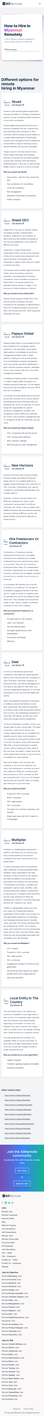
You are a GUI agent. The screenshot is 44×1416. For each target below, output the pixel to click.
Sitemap (5, 1267)
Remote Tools (7, 1236)
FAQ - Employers (9, 1256)
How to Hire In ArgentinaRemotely (18, 1105)
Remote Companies (9, 1215)
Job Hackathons (8, 1229)
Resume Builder (8, 1218)
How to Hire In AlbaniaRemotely (18, 1095)
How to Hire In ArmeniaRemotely (18, 1110)
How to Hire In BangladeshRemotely (19, 1124)
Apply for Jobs (22, 1184)
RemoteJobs (12, 1276)
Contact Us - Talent (10, 1260)
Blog (3, 1222)
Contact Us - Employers (11, 1263)
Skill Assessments (9, 1232)
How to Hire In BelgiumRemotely (18, 1133)
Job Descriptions (8, 1249)
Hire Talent (22, 1171)
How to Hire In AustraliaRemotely (18, 1114)
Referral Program (9, 1225)
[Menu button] (39, 4)
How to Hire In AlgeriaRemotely (17, 1100)
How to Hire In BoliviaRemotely (17, 1138)
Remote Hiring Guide (10, 1239)
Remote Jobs (7, 1211)
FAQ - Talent (7, 1253)
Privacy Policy (28, 1409)
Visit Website (17, 105)
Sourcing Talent (8, 1242)
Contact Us (17, 1409)
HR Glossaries (7, 1246)
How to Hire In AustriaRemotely (17, 1119)
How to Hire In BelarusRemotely (18, 1128)
